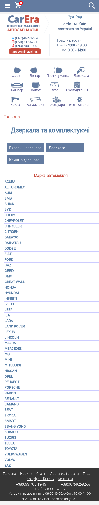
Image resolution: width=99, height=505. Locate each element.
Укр (79, 16)
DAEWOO (12, 237)
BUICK (9, 203)
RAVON (10, 393)
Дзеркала (81, 75)
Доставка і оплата (64, 473)
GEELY (9, 270)
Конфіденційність (40, 478)
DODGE (10, 248)
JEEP (8, 309)
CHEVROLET (14, 220)
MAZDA (10, 343)
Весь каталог (79, 104)
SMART (10, 420)
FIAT (8, 254)
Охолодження (77, 90)
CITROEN (12, 231)
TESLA (10, 443)
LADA (9, 320)
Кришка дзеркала (24, 159)
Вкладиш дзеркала (25, 147)
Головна (11, 116)
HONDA (10, 287)
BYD (8, 209)
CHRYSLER (13, 226)
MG (7, 354)
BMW (8, 198)
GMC (8, 276)
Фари (16, 75)
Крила (15, 104)
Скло (54, 90)
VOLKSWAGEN (16, 454)
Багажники (35, 104)
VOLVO (10, 459)
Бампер (17, 90)
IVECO (9, 304)
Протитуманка (57, 75)
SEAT (9, 409)
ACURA (10, 181)
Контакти (65, 478)
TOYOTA (11, 448)
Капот (36, 90)
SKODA (10, 415)
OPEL (9, 376)
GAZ (8, 265)
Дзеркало (57, 147)
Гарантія (90, 473)
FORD (9, 259)
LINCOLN (12, 337)
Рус (71, 16)
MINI (8, 359)
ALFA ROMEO (15, 187)
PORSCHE (12, 387)
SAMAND (12, 404)
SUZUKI (10, 437)
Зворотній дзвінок (24, 51)
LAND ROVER (15, 326)
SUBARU (11, 432)
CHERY (10, 215)
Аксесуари (57, 104)
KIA (7, 315)
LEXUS (10, 331)
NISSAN (11, 370)
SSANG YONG (15, 426)
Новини (26, 473)
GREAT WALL (15, 281)
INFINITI (11, 298)
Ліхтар (35, 75)
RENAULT (12, 398)
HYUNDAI (12, 292)
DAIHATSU (13, 242)
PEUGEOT (12, 381)
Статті (41, 473)
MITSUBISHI (14, 365)
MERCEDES (13, 348)
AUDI (8, 192)
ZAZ (8, 465)
